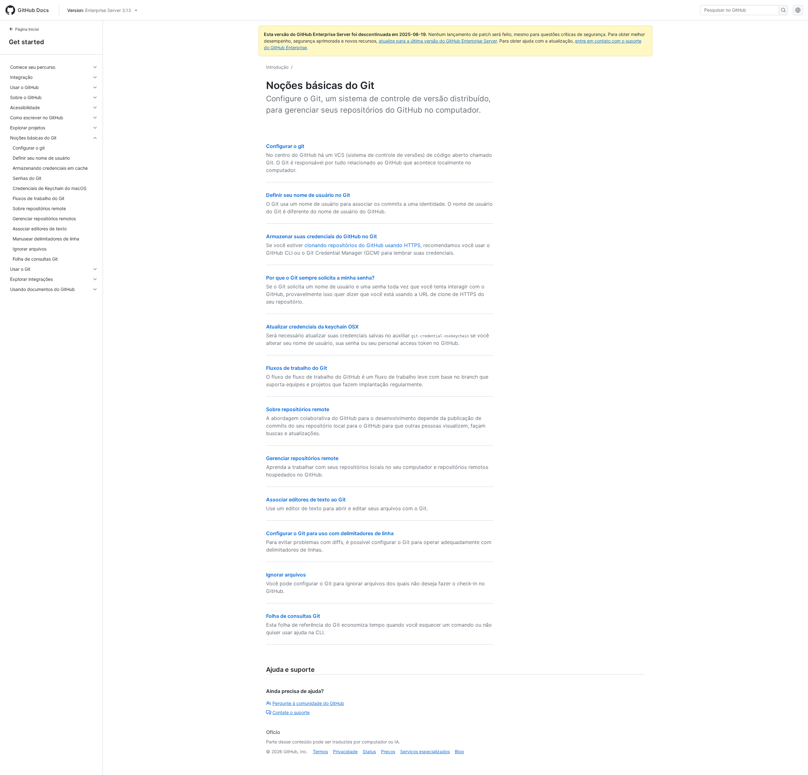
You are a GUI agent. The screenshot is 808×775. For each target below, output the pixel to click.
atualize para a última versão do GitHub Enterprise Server (438, 41)
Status (369, 751)
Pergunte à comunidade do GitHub (308, 703)
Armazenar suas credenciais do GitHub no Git (321, 236)
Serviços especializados (425, 751)
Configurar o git (285, 146)
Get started (26, 42)
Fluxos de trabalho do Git (296, 368)
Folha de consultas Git (293, 616)
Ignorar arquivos (286, 574)
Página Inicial (27, 29)
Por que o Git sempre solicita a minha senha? (320, 278)
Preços (388, 751)
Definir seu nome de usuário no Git (308, 195)
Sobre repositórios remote (297, 409)
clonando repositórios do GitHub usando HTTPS (362, 245)
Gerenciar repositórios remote (302, 458)
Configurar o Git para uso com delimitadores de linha (330, 533)
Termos (320, 751)
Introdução (277, 67)
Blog (459, 751)
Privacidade (345, 751)
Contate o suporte (291, 712)
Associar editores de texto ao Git (306, 499)
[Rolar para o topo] (794, 761)
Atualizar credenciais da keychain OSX (312, 326)
